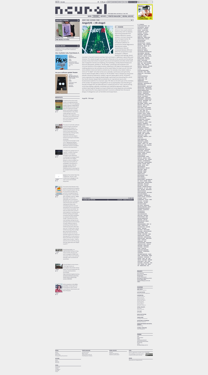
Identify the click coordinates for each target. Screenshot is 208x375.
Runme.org (139, 342)
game (143, 133)
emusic (146, 122)
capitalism (140, 67)
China (145, 71)
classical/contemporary (143, 76)
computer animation (142, 86)
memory (145, 169)
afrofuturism (140, 34)
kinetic (147, 156)
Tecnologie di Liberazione (143, 278)
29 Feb (57, 195)
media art (148, 168)
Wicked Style (140, 275)
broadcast (145, 66)
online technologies (142, 192)
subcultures (140, 245)
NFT (144, 188)
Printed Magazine (114, 16)
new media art (140, 188)
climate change (141, 77)
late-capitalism (141, 159)
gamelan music (141, 135)
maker (148, 163)
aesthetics (145, 33)
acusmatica (140, 33)
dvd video (148, 112)
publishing (145, 215)
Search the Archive (114, 353)
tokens (150, 255)
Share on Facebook (57, 111)
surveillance (146, 245)
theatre (149, 254)
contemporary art (146, 92)
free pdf (144, 132)
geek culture (140, 136)
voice (139, 264)
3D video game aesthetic (142, 25)
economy (148, 113)
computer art (149, 86)
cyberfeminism (141, 99)
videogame (150, 259)
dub (147, 110)
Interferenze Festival (141, 340)
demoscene (140, 104)
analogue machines (141, 40)
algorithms (140, 36)
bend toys (145, 56)
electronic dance (147, 116)
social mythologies (147, 231)
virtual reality (141, 261)
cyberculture (147, 97)
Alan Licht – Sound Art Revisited (124, 199)
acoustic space (145, 30)
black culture (144, 60)
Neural (57, 350)
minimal (145, 170)
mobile (144, 172)
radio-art (145, 219)
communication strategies (143, 81)
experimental (145, 123)
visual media (140, 262)
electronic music (141, 119)
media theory (140, 169)
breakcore (140, 66)
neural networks (148, 182)
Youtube (57, 370)
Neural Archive (127, 16)
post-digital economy (142, 203)
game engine (147, 133)
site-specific (140, 229)
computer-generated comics (143, 90)
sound (149, 234)
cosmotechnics (146, 93)
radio (147, 216)
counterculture (141, 94)
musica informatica (141, 178)
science (139, 225)
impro (145, 145)
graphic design (141, 140)
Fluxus (144, 130)
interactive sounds (141, 152)
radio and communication (143, 218)
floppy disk (140, 130)
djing (141, 110)
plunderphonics (141, 199)
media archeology (141, 168)
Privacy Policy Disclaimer (61, 355)
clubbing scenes (141, 79)
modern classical (141, 173)
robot (148, 224)
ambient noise (140, 37)
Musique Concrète (141, 179)
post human (145, 201)
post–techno (140, 205)
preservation (146, 205)
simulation (144, 228)
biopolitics (147, 58)
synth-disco (146, 247)
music (146, 175)
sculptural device (141, 226)
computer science (141, 89)
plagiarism (140, 198)
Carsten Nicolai (146, 67)
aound (144, 44)
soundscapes (140, 241)
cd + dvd (139, 69)
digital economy (147, 107)
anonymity (140, 44)
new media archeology (147, 186)
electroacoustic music (146, 115)
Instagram (57, 369)
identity (144, 143)
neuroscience (140, 183)
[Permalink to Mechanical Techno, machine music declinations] (59, 126)
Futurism (139, 133)
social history (147, 229)
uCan (138, 343)
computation (140, 83)
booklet (139, 64)
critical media (147, 94)
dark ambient (145, 100)
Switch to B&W (132, 2)
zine (148, 265)
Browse (111, 352)
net (138, 180)
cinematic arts (140, 73)
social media (140, 231)
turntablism (146, 257)
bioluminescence (141, 58)
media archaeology (141, 166)
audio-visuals (140, 54)
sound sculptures (141, 238)
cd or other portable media (143, 70)
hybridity (139, 143)
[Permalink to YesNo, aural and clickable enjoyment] (59, 176)
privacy (149, 206)
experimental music (142, 125)
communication (141, 80)
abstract (147, 27)
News (89, 16)
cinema (148, 71)
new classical (140, 185)
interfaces (148, 152)
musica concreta (141, 176)
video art (139, 259)
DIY (138, 110)
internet (139, 153)
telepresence (140, 252)
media (147, 165)
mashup (143, 165)
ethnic (150, 122)
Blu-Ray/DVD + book (147, 61)
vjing (151, 262)
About (109, 2)
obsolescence (149, 189)
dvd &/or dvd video (141, 112)
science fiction (145, 225)
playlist (144, 198)
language (145, 158)
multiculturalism (141, 175)
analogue (147, 38)
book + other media (147, 63)
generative (145, 136)
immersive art (140, 145)
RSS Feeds (125, 2)
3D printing (141, 24)
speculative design (141, 242)
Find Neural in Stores (62, 39)
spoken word (148, 242)
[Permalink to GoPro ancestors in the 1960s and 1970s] (59, 288)
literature (140, 160)
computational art (147, 83)
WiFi (138, 265)
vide (146, 258)
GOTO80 (65, 166)
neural (149, 180)
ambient (84, 20)
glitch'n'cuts (140, 137)
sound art (147, 235)
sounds (139, 239)
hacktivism (140, 142)
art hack (139, 47)
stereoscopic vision (142, 244)
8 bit (149, 25)
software (139, 234)
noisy (139, 189)
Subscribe (114, 2)
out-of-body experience (142, 193)
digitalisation (148, 109)
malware (139, 165)
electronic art (140, 116)
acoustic (139, 30)
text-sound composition (142, 254)
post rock (146, 202)
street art (148, 244)
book (142, 63)
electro (139, 115)
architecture (140, 46)
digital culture (140, 107)
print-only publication (142, 206)
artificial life (140, 50)
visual (149, 261)
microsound (140, 170)
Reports (103, 16)
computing (140, 92)
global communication (142, 139)
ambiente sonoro (141, 38)
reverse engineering (142, 224)
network (145, 180)
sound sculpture (147, 237)
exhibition (140, 123)
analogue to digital (141, 43)
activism (147, 31)
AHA (138, 336)
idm (147, 143)
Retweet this (56, 111)
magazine (144, 163)
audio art (146, 50)
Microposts (59, 97)
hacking (146, 140)
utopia (143, 258)
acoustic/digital (141, 31)
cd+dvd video (140, 71)
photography (149, 196)
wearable (142, 264)
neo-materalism (149, 179)
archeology (148, 44)
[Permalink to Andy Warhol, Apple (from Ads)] (59, 190)
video (149, 258)
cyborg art (140, 100)
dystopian (140, 113)
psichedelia (140, 209)
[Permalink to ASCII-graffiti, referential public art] (59, 152)
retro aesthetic (141, 222)
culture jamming (141, 97)
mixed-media (140, 172)
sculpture (148, 226)
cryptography (145, 96)
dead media (145, 102)
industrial (149, 145)
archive (145, 46)
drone (88, 20)
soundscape (143, 239)
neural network (141, 182)
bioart (142, 57)
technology (140, 251)
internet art (144, 153)
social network (141, 232)
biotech (139, 60)
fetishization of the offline (143, 127)
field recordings (148, 129)
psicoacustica (146, 209)
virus (146, 261)
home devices (145, 142)
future (147, 132)
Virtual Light (140, 279)
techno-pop (143, 248)
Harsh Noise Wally (67, 249)
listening (150, 159)
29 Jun (57, 179)
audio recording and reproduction (144, 51)
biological (147, 57)
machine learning (148, 162)
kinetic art (140, 158)
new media (140, 186)
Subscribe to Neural (62, 20)
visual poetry (146, 262)
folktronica (149, 130)
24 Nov (57, 110)
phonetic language (141, 196)
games (145, 135)
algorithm (146, 34)
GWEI (138, 338)
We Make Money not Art (142, 345)
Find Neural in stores (87, 355)
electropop (145, 120)
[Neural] (81, 9)
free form (139, 132)
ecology (144, 113)
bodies (139, 63)
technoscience (146, 251)
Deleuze (150, 103)
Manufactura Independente (135, 360)
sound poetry (140, 237)
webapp (149, 264)
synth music (140, 247)
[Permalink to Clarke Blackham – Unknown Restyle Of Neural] (59, 105)
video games (144, 259)
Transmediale (140, 257)
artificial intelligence (142, 48)
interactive (146, 150)
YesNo (64, 175)
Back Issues (71, 37)
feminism (139, 126)
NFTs (147, 188)
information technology (142, 148)
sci (150, 224)
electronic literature (142, 117)
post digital (140, 201)
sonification (144, 234)
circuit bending (147, 73)
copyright (140, 93)
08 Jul (57, 293)
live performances (146, 160)
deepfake (146, 103)
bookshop (147, 64)
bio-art (139, 57)
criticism (139, 96)
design (144, 104)
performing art (147, 195)
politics (146, 199)
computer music (148, 87)
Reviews (96, 16)
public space (140, 215)
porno (150, 199)
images (150, 143)
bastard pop (140, 56)
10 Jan (57, 252)
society (146, 232)
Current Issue (59, 37)
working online (143, 265)
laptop (149, 158)
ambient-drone (147, 37)
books (143, 64)
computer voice (149, 89)
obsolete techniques (142, 191)
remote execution (141, 221)
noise (150, 188)
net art (141, 180)
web (146, 264)
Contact (120, 2)
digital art (145, 106)
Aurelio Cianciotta (86, 198)
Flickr (56, 371)
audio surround (141, 53)
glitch (150, 136)
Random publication (114, 354)
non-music (143, 189)
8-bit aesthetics (141, 27)
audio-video (147, 53)
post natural (140, 202)
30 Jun (57, 155)
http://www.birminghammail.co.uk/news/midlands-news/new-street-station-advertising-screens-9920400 (71, 276)
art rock (144, 47)
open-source (149, 192)
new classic (146, 183)
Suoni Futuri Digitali (142, 274)
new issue (146, 185)
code (146, 79)
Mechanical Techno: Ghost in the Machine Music (70, 143)
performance (140, 195)
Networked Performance (142, 341)
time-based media (144, 255)
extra (147, 125)
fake (150, 125)
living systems (141, 162)
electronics (140, 120)
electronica (93, 20)
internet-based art (141, 155)
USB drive (139, 258)
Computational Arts (142, 84)
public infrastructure (142, 214)
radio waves (140, 219)
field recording (141, 129)
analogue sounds (141, 41)
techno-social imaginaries (143, 249)
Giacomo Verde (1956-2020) (89, 199)
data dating (140, 102)
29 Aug (57, 269)
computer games (141, 87)
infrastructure (141, 149)
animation (148, 43)
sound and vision (141, 235)
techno (97, 20)
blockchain (140, 61)
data (150, 100)
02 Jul (57, 129)
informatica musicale (142, 146)
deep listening (140, 103)
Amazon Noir (140, 337)
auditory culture (147, 54)
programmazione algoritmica (143, 208)
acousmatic (145, 28)
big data (149, 56)
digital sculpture (141, 109)
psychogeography (141, 212)
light (146, 159)
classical (140, 74)
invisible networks (141, 156)
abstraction (140, 28)
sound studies (148, 238)
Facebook (57, 367)
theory (139, 255)
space (145, 241)
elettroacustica (141, 122)
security (139, 228)
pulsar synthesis (141, 216)
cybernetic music (147, 99)
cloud (146, 77)
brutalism (150, 66)
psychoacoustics (141, 211)
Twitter (57, 368)
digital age (140, 106)
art (148, 46)
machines (139, 163)
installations (140, 150)
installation (147, 149)
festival (143, 126)
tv (150, 257)
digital (147, 104)
